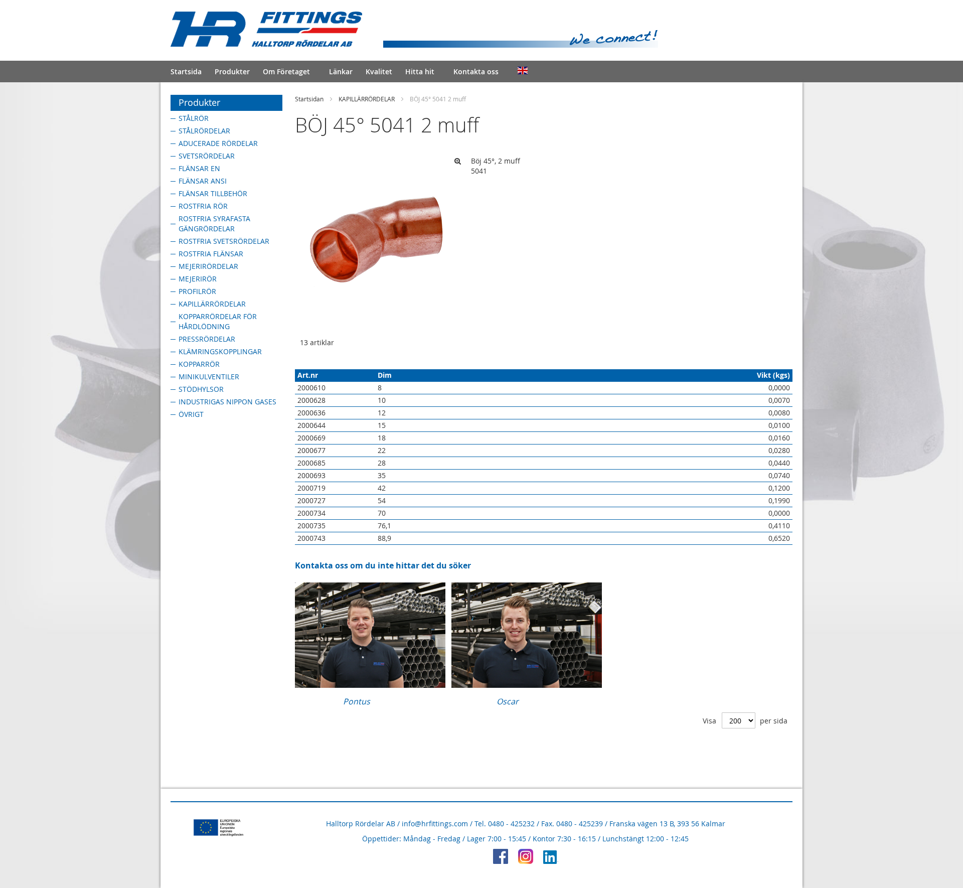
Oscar (508, 701)
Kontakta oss (476, 71)
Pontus (356, 701)
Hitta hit (419, 71)
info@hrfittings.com (435, 823)
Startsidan (309, 99)
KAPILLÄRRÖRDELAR (367, 99)
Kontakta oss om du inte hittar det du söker (383, 565)
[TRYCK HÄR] (370, 684)
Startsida (186, 71)
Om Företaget (286, 71)
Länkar (341, 71)
